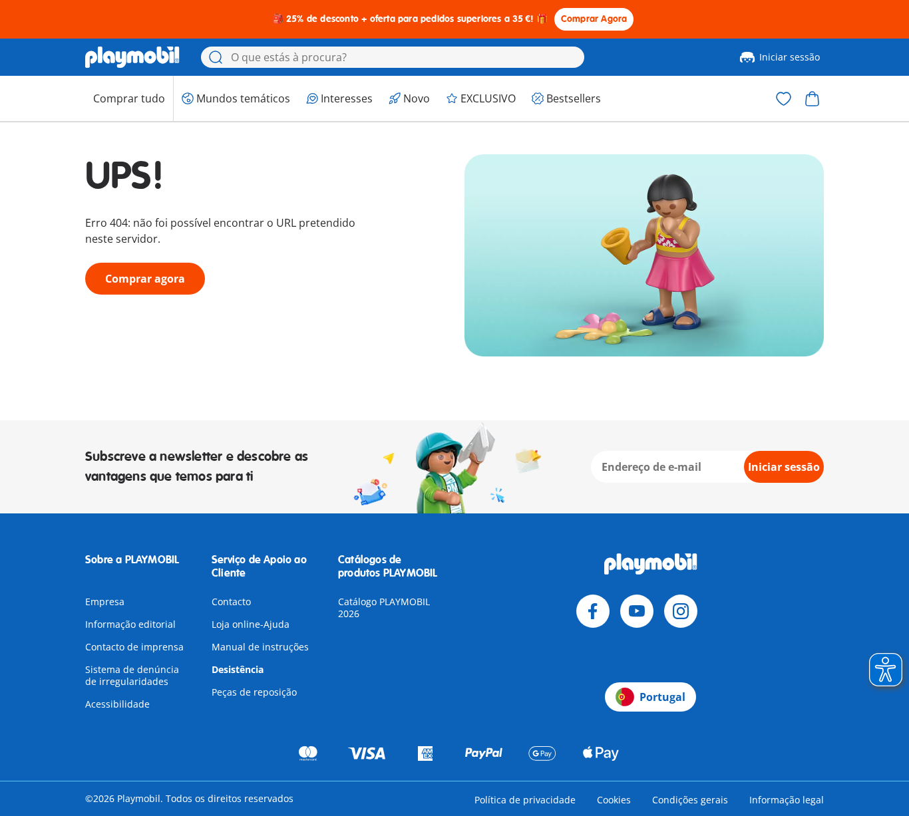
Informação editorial (130, 624)
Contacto (231, 601)
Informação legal (786, 799)
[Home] (132, 57)
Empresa (104, 601)
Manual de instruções (260, 646)
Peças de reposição (254, 692)
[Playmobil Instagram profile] (680, 611)
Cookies (614, 799)
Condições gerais (690, 799)
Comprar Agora (594, 19)
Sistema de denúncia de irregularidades (132, 675)
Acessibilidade (117, 704)
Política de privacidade (525, 799)
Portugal (662, 697)
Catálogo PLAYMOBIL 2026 (384, 607)
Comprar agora (145, 278)
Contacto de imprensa (134, 646)
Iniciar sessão (789, 57)
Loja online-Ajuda (250, 624)
